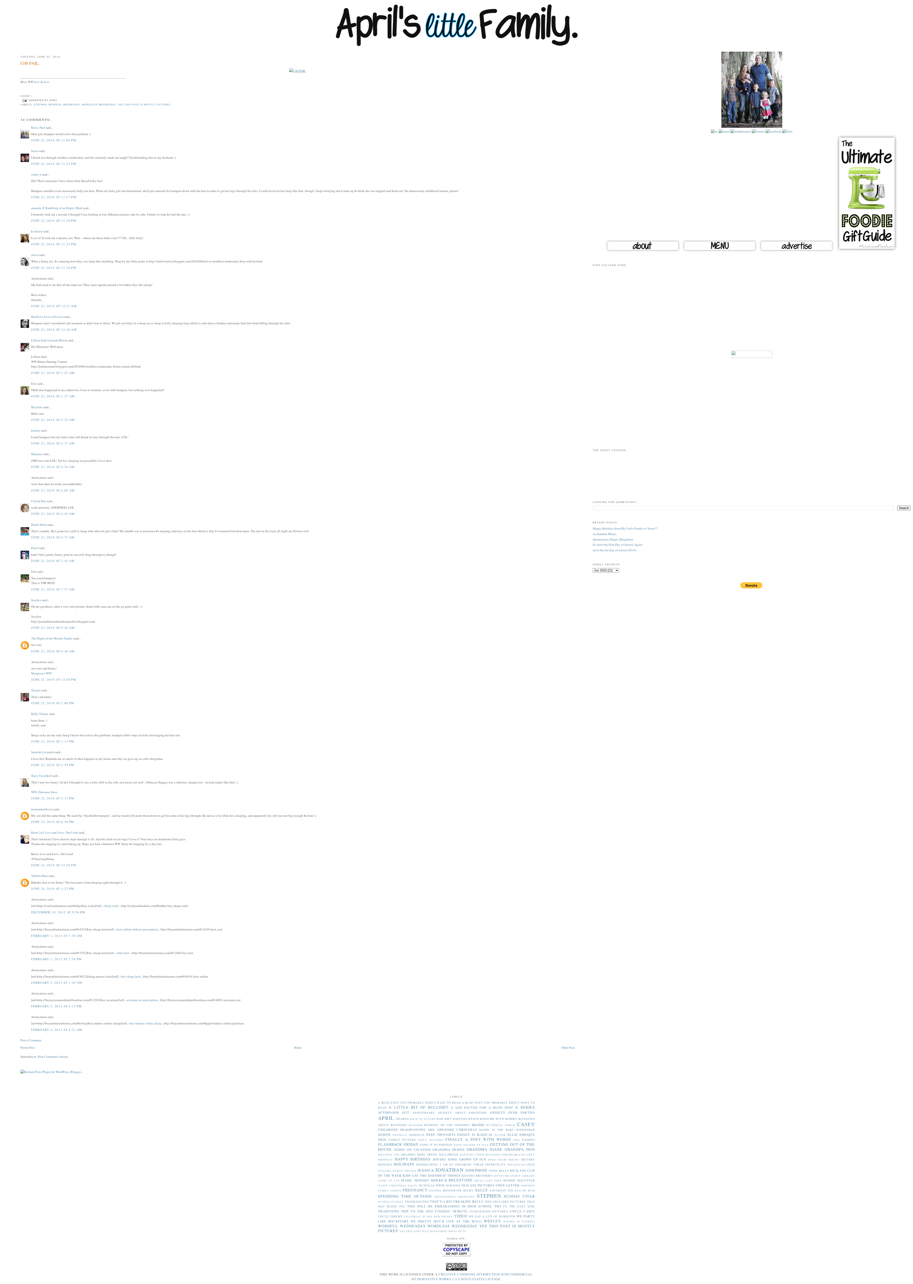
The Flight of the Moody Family (52, 638)
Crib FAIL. (30, 63)
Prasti (34, 548)
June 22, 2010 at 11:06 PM (53, 140)
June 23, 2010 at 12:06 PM (53, 679)
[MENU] (720, 251)
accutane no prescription (142, 1000)
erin (382, 1139)
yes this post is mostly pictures (144, 104)
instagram (516, 1164)
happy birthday (413, 1159)
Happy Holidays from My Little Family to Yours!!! (625, 528)
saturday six (501, 1190)
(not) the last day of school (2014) (614, 550)
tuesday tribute (451, 1211)
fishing (528, 1139)
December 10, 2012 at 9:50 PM (58, 912)
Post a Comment (30, 1040)
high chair (497, 1159)
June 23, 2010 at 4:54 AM (53, 467)
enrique (527, 1134)
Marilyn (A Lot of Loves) (47, 317)
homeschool (427, 1164)
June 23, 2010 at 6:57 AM (53, 537)
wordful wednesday (64, 104)
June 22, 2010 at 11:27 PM (53, 197)
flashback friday (398, 1144)
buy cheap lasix (131, 976)
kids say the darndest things (431, 1175)
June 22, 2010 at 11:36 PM (53, 268)
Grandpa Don (520, 1149)
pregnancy (415, 1190)
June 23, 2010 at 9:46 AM (53, 651)
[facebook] (773, 131)
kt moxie (37, 231)
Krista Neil (38, 127)
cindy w (36, 174)
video (460, 1216)
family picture (402, 1139)
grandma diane (485, 1149)
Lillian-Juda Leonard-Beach (49, 340)
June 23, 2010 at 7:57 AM (53, 589)
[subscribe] (714, 131)
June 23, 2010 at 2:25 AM (53, 420)
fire (516, 1139)
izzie (530, 1164)
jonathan (449, 1169)
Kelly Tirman (39, 714)
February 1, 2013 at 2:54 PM (56, 959)
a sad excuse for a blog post (482, 1107)
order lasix (123, 953)
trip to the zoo (417, 1211)
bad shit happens (452, 1119)
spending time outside (405, 1196)
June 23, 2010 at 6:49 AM (53, 514)
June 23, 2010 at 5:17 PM (52, 798)
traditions (388, 1211)
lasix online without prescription (137, 929)
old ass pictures (478, 1185)
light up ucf (389, 1180)
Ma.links (37, 407)
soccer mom (525, 1190)
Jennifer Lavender (42, 752)
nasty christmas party (397, 1185)
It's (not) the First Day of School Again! (618, 544)
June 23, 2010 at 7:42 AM (53, 561)
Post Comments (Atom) (53, 1056)
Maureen (37, 454)
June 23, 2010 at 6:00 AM (53, 490)
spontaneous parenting (454, 1196)
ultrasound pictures (488, 1211)
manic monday (415, 1180)
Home (298, 1047)
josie (493, 1170)
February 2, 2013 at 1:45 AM (56, 982)
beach (473, 1119)
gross (432, 1154)
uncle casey (522, 1211)
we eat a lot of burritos (492, 1216)
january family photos (397, 1170)
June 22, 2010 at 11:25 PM (53, 164)
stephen (40, 104)
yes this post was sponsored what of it (432, 1231)
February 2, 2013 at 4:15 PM (56, 1006)
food (458, 1144)
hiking (514, 1159)
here (37, 82)
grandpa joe (388, 1154)
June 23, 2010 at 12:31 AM (54, 306)
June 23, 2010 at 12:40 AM (54, 329)
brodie (478, 1125)
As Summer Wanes (604, 534)
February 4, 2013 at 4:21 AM (56, 1030)
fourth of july (476, 1144)
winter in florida (519, 1221)
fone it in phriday (436, 1144)
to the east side (519, 1206)
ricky (468, 1190)
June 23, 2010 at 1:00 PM (52, 703)
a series (525, 1107)
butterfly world (500, 1125)
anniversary (423, 1112)
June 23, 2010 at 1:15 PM (52, 741)
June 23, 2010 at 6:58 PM (52, 822)
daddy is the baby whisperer (507, 1129)
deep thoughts (441, 1134)
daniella (400, 1134)
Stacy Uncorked (41, 775)
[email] (724, 131)
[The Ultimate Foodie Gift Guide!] (866, 251)
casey (526, 1124)
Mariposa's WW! (41, 673)
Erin (34, 383)
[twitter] (758, 131)
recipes (435, 1190)
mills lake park (488, 1180)
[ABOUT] (643, 251)
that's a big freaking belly (456, 1201)
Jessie (35, 151)
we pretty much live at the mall (446, 1221)
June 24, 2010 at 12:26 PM (53, 865)
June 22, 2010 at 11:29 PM (53, 220)
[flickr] (786, 131)
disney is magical (475, 1134)
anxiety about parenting (462, 1112)
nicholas (427, 1185)
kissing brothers (476, 1175)
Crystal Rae (38, 501)
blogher (416, 1125)
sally (481, 1190)
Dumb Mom (39, 524)
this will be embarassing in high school (449, 1206)
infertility (496, 1164)
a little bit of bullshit (418, 1107)
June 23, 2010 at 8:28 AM (53, 627)
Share (25, 96)
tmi (497, 1206)
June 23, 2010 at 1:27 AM (53, 396)
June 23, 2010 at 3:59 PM (52, 765)
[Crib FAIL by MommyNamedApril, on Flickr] (297, 71)
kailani (35, 430)
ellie (513, 1134)
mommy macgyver (519, 1180)
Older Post (568, 1047)
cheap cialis (111, 906)
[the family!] (751, 126)
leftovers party (507, 1175)
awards (402, 1119)
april (386, 1118)
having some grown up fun (459, 1159)
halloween (448, 1154)
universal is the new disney (428, 1216)
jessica (426, 1170)
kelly (504, 1170)
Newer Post (27, 1047)
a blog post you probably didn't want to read (419, 1102)
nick (440, 1185)
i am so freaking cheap (462, 1164)
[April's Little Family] (456, 45)
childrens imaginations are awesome (416, 1129)
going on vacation (412, 1149)
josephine (476, 1170)
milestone (461, 1180)
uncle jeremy (390, 1216)
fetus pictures (430, 1139)
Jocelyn (36, 600)
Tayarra (36, 690)
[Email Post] (24, 100)
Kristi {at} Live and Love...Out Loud (54, 832)
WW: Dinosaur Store (44, 792)
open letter (508, 1185)
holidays (404, 1164)
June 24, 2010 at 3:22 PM (52, 888)
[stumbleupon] (740, 131)
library (528, 1175)
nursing (453, 1185)
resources (452, 1190)
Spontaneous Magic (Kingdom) (613, 539)
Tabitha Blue (39, 876)
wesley (492, 1221)
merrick (439, 1180)
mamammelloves (42, 809)
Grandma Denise (448, 1149)
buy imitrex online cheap (145, 1023)
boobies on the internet (447, 1125)
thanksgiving (417, 1201)
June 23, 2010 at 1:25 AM (53, 373)
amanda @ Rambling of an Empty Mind (57, 208)
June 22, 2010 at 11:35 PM (53, 244)
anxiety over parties (512, 1112)
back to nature (423, 1119)
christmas (466, 1129)
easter (500, 1134)
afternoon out (393, 1112)
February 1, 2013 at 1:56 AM (56, 936)
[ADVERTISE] (796, 251)
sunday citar (519, 1196)
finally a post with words (478, 1139)
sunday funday (391, 1201)
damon (384, 1134)
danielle (417, 1134)
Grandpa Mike (413, 1154)
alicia (34, 255)
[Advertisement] (752, 311)
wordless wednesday (99, 104)
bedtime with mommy (498, 1119)
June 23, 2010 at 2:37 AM (53, 443)
